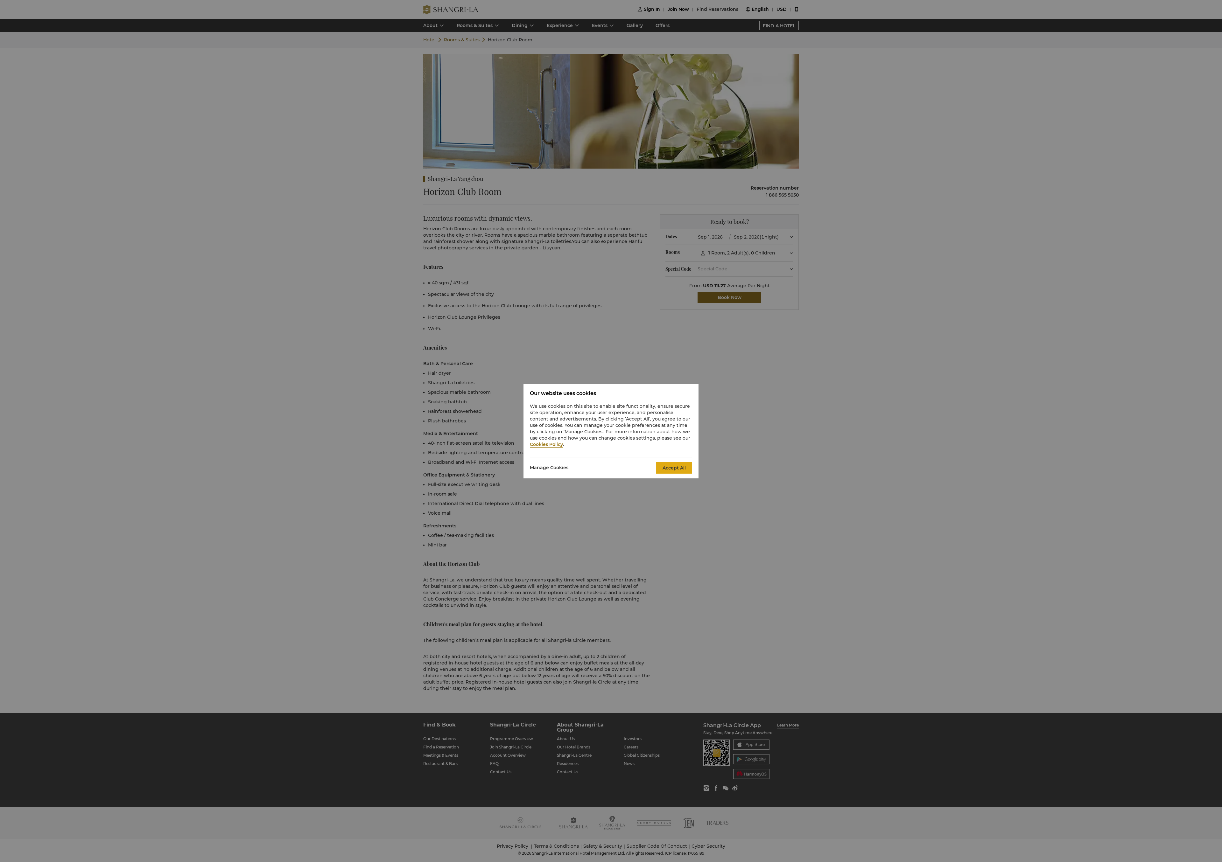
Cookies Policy (546, 444)
